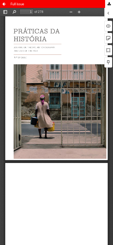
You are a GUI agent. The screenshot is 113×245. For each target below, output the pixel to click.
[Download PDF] (109, 4)
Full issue (17, 4)
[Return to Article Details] (4, 4)
